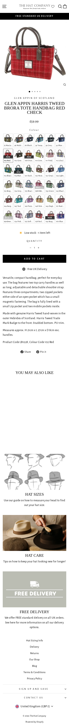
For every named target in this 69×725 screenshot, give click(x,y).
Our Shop (34, 659)
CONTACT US (33, 697)
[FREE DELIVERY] (34, 589)
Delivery (34, 646)
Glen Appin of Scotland (34, 98)
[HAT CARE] (34, 533)
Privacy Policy (34, 678)
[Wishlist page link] (54, 6)
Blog (34, 666)
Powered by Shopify (34, 722)
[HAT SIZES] (34, 472)
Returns (34, 653)
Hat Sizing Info (34, 640)
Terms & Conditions (34, 672)
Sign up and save (33, 689)
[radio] (8, 140)
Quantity (34, 241)
